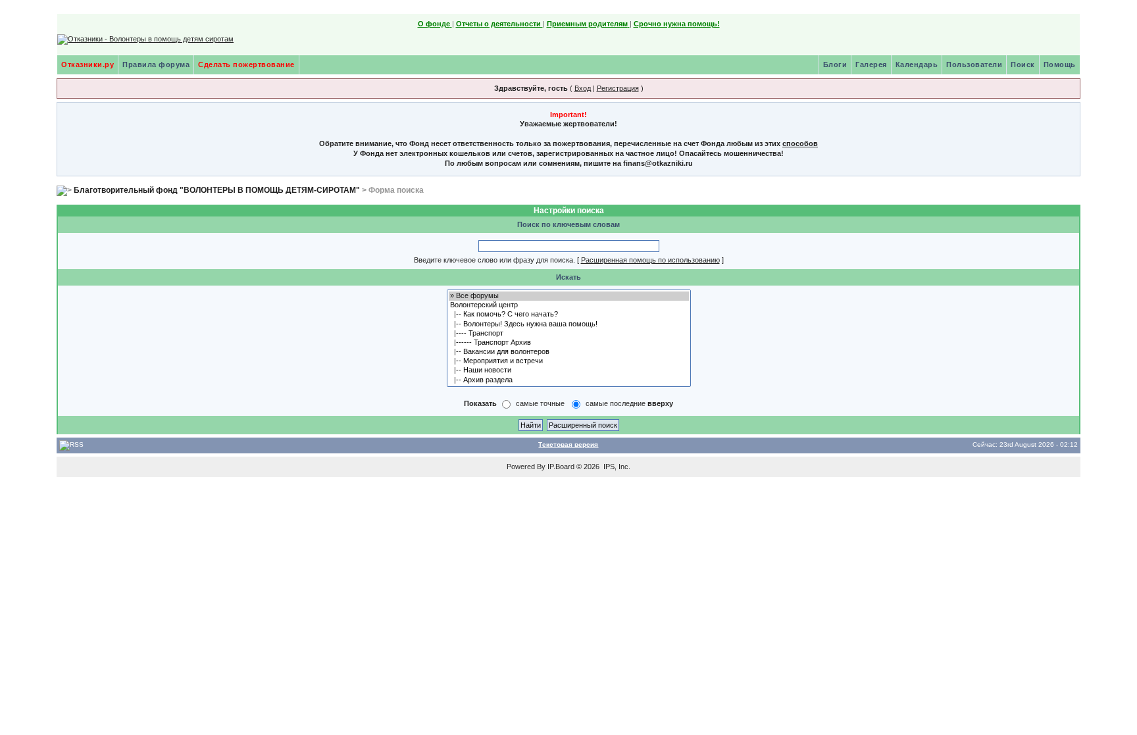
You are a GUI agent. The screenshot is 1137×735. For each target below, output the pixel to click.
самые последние (629, 403)
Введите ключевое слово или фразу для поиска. (494, 260)
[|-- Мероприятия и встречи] (569, 361)
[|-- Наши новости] (569, 370)
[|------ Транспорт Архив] (569, 342)
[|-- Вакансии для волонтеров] (569, 352)
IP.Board (560, 466)
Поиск (1023, 64)
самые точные (540, 403)
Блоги (835, 64)
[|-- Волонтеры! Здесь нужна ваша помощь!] (569, 324)
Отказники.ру (87, 64)
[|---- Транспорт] (569, 333)
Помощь (1060, 64)
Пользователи (974, 64)
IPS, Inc (615, 466)
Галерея (871, 64)
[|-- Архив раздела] (569, 380)
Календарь (917, 64)
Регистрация (618, 88)
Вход (582, 88)
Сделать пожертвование (246, 64)
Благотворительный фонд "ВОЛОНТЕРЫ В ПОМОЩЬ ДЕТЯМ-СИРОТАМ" (217, 190)
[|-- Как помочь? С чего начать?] (569, 314)
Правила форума (156, 64)
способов (800, 143)
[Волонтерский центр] (569, 305)
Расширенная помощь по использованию (650, 260)
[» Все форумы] (569, 296)
